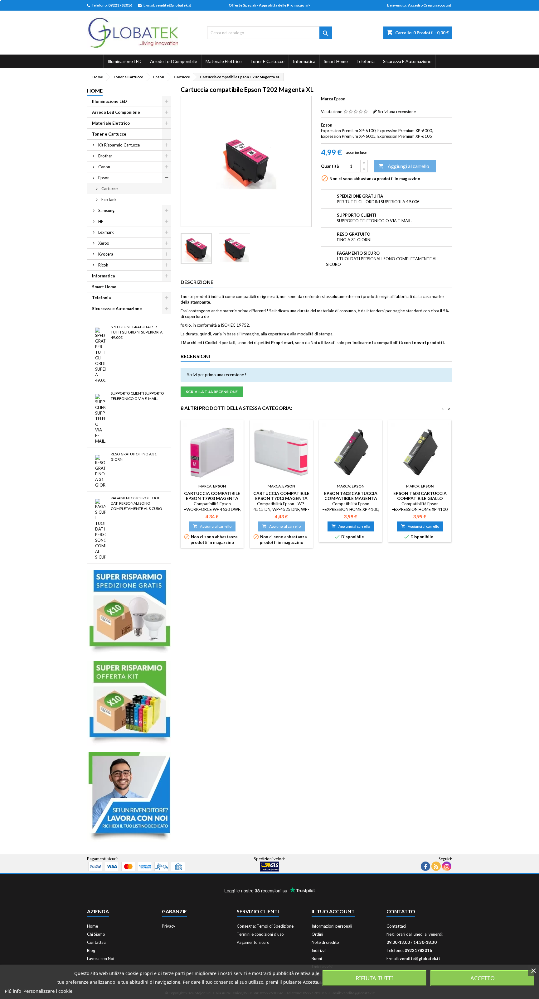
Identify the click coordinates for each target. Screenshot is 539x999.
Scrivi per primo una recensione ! (216, 374)
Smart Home (336, 61)
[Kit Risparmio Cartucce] (129, 702)
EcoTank (109, 199)
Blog (91, 950)
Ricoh (103, 264)
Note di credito (325, 942)
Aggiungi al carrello (403, 166)
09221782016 (120, 5)
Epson (103, 177)
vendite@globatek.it (173, 5)
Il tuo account (333, 911)
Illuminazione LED (125, 61)
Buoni (317, 958)
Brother (105, 155)
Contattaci (96, 942)
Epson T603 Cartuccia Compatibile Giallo (420, 496)
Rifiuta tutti (374, 978)
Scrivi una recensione (397, 111)
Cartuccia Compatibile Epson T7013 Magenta (281, 496)
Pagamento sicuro (253, 942)
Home (95, 91)
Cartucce (109, 188)
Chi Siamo (96, 934)
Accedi (414, 5)
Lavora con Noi (100, 958)
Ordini (317, 934)
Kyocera (105, 254)
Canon (104, 166)
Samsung (106, 210)
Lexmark (106, 232)
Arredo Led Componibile (173, 61)
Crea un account (437, 5)
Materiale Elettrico (224, 61)
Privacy (168, 926)
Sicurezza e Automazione (407, 61)
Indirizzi (319, 950)
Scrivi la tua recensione (212, 391)
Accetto (482, 978)
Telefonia (365, 61)
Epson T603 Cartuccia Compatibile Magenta (350, 496)
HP (101, 221)
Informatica (304, 61)
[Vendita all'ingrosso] (129, 796)
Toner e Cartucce (267, 61)
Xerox (103, 243)
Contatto (400, 911)
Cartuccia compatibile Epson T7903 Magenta (212, 496)
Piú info (13, 991)
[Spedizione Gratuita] (129, 611)
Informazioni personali (332, 926)
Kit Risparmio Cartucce (119, 144)
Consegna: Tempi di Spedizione (265, 926)
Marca (327, 98)
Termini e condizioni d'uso (260, 934)
